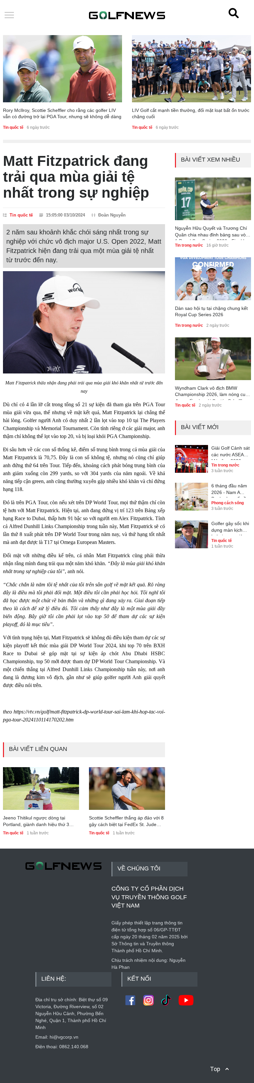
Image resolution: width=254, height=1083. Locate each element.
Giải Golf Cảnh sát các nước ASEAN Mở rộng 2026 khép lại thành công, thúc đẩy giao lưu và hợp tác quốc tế (230, 452)
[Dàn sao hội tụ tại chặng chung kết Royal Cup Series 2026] (213, 278)
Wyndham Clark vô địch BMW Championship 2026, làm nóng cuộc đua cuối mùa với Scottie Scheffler (212, 392)
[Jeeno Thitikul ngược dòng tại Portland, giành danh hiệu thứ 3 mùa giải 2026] (41, 788)
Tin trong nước (189, 245)
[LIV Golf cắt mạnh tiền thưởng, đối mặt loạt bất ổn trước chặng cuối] (191, 68)
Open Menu (9, 15)
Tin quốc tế (13, 127)
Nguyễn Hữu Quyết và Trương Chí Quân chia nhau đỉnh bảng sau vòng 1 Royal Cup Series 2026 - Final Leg (213, 232)
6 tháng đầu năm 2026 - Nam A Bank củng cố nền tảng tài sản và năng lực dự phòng (231, 490)
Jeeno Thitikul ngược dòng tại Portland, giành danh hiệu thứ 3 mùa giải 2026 (36, 821)
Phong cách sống (227, 503)
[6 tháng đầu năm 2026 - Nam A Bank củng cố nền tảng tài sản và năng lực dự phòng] (191, 492)
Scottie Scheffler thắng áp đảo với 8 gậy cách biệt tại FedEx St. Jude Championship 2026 (126, 821)
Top (215, 1068)
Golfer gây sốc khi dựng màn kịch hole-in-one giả (230, 528)
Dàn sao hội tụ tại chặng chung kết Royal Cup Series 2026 (211, 312)
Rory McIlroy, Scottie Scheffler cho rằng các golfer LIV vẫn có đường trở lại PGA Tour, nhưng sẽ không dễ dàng (62, 114)
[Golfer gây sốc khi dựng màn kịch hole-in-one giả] (191, 529)
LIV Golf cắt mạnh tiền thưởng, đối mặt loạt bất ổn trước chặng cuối (190, 114)
